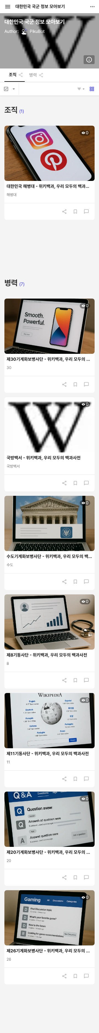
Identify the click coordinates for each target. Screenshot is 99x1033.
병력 (33, 75)
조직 (12, 75)
